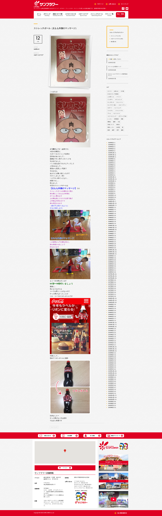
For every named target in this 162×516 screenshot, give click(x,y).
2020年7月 (111, 211)
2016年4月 (111, 314)
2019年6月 (111, 237)
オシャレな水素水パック (114, 66)
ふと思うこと (110, 96)
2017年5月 (111, 288)
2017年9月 (111, 280)
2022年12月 (111, 152)
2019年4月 (111, 241)
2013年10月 (111, 375)
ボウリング (47, 14)
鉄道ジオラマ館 (58, 14)
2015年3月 (111, 340)
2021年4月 (111, 193)
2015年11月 (111, 324)
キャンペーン (119, 102)
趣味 (122, 130)
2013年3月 (111, 389)
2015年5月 (111, 336)
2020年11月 (111, 203)
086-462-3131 (81, 482)
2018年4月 (111, 266)
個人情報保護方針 (122, 513)
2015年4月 (111, 338)
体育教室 (116, 119)
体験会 (109, 121)
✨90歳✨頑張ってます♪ (114, 59)
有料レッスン (110, 127)
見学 (118, 130)
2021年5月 (111, 191)
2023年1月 (111, 150)
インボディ (110, 99)
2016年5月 (111, 312)
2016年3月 (111, 316)
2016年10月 (111, 302)
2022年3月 (111, 171)
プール (109, 113)
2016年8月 (111, 306)
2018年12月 (111, 249)
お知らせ (116, 91)
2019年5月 (111, 239)
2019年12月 (111, 225)
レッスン (109, 119)
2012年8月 (111, 403)
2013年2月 (111, 391)
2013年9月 (111, 377)
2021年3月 (111, 195)
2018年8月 (111, 258)
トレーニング (54, 427)
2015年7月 (111, 332)
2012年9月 (111, 401)
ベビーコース (116, 113)
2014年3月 (111, 365)
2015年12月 (111, 322)
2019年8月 (111, 233)
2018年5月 (111, 264)
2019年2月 (111, 245)
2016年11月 (111, 300)
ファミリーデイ (119, 110)
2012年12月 (111, 395)
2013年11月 (111, 373)
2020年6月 (111, 213)
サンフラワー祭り (111, 105)
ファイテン (110, 110)
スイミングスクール (97, 14)
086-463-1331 (82, 486)
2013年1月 (111, 393)
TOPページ (100, 4)
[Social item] (123, 8)
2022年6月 (111, 165)
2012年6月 (111, 407)
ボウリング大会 (122, 116)
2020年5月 (111, 215)
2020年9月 (111, 207)
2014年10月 (111, 351)
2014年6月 (111, 359)
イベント (118, 96)
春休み (118, 124)
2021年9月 (111, 183)
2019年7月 (111, 235)
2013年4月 (111, 387)
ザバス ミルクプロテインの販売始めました (117, 74)
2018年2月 (111, 270)
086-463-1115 (83, 488)
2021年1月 (111, 199)
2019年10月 (111, 229)
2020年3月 (111, 219)
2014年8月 (111, 355)
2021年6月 (111, 189)
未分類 (112, 41)
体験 (122, 119)
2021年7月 (111, 187)
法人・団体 (120, 14)
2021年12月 (111, 177)
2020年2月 (111, 221)
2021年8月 (111, 185)
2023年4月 (111, 144)
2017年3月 (111, 292)
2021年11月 (111, 179)
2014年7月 (111, 357)
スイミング (114, 36)
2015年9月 (111, 328)
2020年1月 (111, 223)
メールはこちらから (79, 481)
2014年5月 (111, 361)
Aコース (109, 91)
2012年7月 (111, 405)
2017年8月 (111, 282)
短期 (108, 130)
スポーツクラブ (83, 14)
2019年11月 (111, 227)
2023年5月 (111, 142)
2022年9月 (111, 159)
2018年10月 (111, 254)
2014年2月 (111, 367)
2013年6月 (111, 383)
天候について (110, 124)
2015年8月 (111, 330)
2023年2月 (111, 148)
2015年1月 (111, 344)
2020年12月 (111, 201)
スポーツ (109, 107)
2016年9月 (111, 304)
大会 (119, 121)
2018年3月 (111, 268)
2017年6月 (111, 286)
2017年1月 (111, 296)
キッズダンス (110, 102)
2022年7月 (111, 163)
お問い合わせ (112, 4)
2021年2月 (111, 197)
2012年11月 (111, 397)
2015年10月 (111, 326)
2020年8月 (111, 209)
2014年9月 (111, 353)
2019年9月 (111, 231)
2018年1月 (111, 272)
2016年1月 (111, 320)
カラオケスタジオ (70, 14)
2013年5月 (111, 385)
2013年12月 (111, 371)
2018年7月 (111, 260)
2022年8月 (111, 161)
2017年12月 (111, 274)
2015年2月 (111, 342)
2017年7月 (111, 284)
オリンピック (118, 99)
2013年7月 (111, 381)
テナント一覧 (109, 14)
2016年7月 (111, 308)
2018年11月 (111, 251)
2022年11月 (111, 154)
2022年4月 (111, 169)
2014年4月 (111, 363)
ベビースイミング (111, 116)
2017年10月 (111, 278)
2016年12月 (111, 298)
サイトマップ (124, 4)
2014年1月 (111, 369)
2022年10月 (111, 156)
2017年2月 (111, 294)
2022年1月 (111, 175)
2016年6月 (111, 310)
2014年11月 (111, 349)
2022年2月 (111, 173)
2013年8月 (111, 379)
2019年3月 (111, 243)
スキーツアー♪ (122, 105)
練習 (113, 130)
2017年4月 (111, 290)
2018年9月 (111, 256)
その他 (122, 91)
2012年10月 (111, 399)
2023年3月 (111, 146)
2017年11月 (111, 276)
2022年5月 (111, 167)
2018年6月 (111, 262)
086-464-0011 (82, 484)
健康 (114, 121)
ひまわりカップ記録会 (112, 94)
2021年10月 (111, 181)
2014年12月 (111, 346)
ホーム (39, 14)
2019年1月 (111, 247)
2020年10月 (111, 205)
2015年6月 (111, 334)
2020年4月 (111, 217)
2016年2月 (111, 318)
